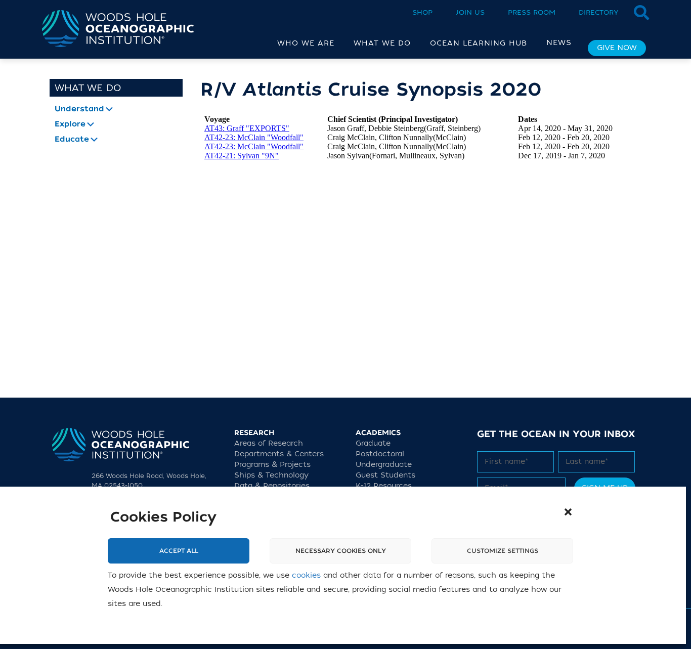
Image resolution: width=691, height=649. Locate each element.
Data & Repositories (272, 486)
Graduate (373, 443)
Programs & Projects (272, 464)
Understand (79, 109)
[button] (568, 512)
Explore (70, 124)
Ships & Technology (271, 475)
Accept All (178, 551)
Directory (599, 12)
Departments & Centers (279, 454)
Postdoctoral (380, 454)
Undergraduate (384, 464)
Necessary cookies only (340, 551)
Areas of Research (268, 443)
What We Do (88, 88)
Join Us (470, 12)
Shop (422, 12)
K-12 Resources (384, 486)
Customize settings (502, 551)
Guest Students (385, 475)
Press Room (531, 12)
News (559, 43)
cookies (306, 575)
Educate (72, 140)
